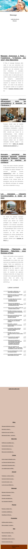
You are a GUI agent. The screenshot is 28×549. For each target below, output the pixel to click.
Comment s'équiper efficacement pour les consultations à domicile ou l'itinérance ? (13, 102)
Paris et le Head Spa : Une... (8, 532)
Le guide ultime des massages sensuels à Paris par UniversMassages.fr (14, 299)
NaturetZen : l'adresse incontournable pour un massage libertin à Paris (15, 324)
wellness (14, 547)
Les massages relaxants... (7, 501)
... (17, 145)
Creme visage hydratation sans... (9, 459)
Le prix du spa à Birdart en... (8, 484)
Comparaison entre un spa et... (8, 538)
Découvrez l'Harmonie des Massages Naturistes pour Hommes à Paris (13, 251)
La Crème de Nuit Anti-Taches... (8, 462)
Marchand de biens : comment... (9, 435)
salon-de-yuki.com (15, 19)
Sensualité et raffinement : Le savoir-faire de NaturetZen (14, 292)
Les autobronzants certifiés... (8, 468)
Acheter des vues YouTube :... (8, 432)
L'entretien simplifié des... (7, 511)
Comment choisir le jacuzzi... (8, 478)
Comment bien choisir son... (8, 445)
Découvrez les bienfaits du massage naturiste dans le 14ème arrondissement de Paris (15, 304)
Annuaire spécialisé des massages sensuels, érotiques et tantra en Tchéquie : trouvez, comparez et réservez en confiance (13, 158)
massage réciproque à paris (16, 88)
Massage (15, 20)
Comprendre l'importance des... (8, 465)
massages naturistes (8, 266)
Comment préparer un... (7, 448)
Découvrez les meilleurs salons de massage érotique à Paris (15, 308)
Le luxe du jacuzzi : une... (7, 481)
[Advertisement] (14, 37)
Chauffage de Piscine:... (7, 514)
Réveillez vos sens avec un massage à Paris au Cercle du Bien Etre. (15, 333)
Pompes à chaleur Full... (7, 508)
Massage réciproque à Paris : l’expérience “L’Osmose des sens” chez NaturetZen (13, 58)
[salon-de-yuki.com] (14, 6)
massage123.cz (7, 173)
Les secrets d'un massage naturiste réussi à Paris (14, 337)
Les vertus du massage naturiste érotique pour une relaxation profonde (15, 320)
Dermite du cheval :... (6, 429)
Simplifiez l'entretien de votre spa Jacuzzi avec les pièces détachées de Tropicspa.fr (15, 311)
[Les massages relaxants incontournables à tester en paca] (13, 207)
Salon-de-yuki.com (15, 546)
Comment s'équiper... (6, 495)
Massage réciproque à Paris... (8, 492)
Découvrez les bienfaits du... (8, 451)
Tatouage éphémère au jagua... (8, 426)
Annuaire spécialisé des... (7, 498)
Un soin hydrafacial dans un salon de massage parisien (15, 351)
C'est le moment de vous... (7, 541)
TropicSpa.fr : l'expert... (7, 535)
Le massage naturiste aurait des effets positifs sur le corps (15, 355)
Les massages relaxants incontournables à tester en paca (13, 196)
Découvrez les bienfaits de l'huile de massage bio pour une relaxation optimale (15, 316)
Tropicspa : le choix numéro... (8, 475)
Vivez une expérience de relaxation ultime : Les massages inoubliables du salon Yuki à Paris (15, 347)
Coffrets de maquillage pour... (8, 442)
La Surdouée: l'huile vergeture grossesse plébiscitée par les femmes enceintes (14, 329)
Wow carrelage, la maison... (8, 525)
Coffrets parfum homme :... (7, 522)
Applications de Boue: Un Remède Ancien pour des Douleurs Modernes (15, 295)
